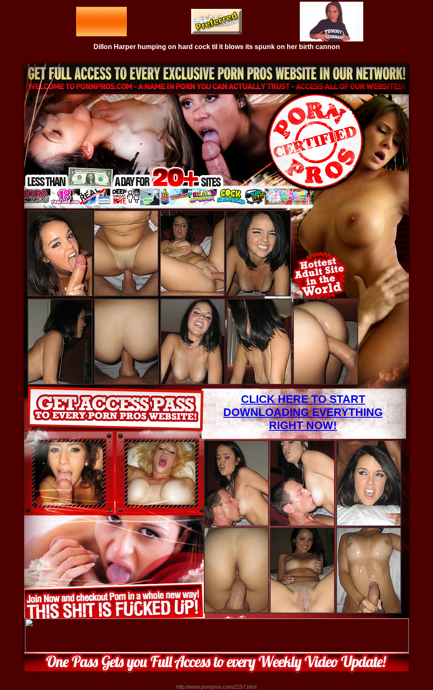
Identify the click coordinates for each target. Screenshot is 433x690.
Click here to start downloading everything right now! (303, 412)
